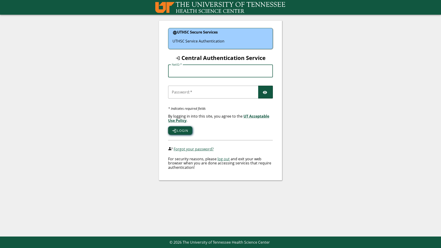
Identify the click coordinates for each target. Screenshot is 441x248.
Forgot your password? (194, 149)
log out (224, 158)
